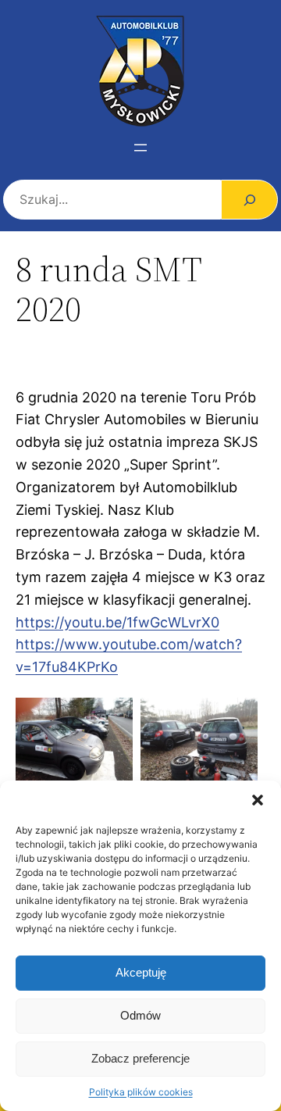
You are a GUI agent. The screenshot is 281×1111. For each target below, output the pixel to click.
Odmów (140, 1015)
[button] (257, 800)
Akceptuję (141, 972)
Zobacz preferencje (140, 1058)
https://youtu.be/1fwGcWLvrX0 (117, 622)
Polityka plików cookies (141, 1092)
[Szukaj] (249, 200)
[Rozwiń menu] (140, 147)
